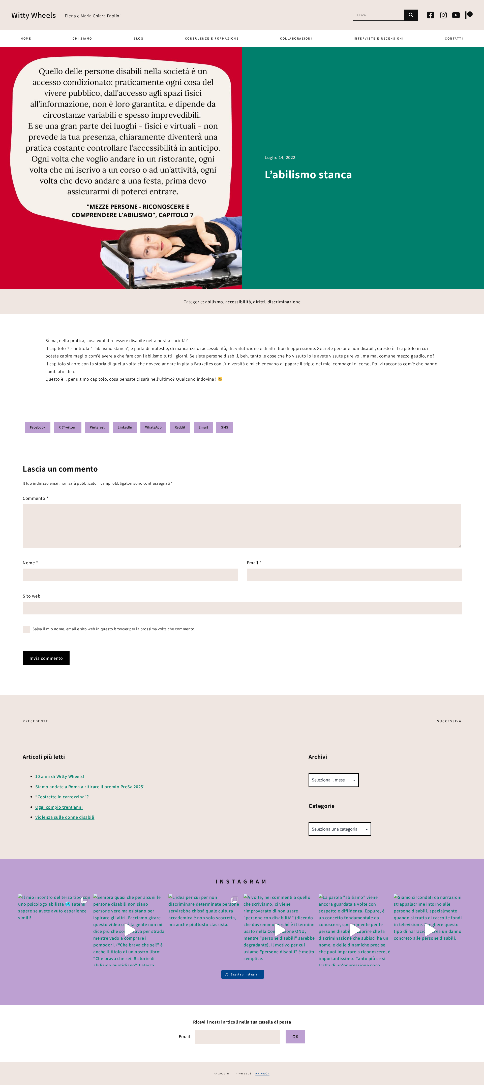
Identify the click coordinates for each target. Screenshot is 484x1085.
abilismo (214, 302)
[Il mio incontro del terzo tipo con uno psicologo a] (54, 930)
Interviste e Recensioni (379, 38)
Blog (138, 38)
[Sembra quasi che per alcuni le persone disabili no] (129, 930)
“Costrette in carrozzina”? (62, 797)
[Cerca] (411, 15)
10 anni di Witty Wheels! (59, 776)
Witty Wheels (33, 15)
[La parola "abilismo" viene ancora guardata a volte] (355, 930)
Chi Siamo (82, 38)
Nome (30, 563)
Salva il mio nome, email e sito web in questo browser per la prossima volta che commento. (114, 629)
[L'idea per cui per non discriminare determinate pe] (204, 930)
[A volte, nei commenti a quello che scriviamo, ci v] (280, 930)
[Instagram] (443, 15)
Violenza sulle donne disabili (65, 817)
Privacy (262, 1073)
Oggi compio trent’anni (59, 807)
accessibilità (238, 302)
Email (254, 563)
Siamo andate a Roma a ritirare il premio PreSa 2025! (89, 787)
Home (26, 38)
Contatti (454, 38)
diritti (259, 302)
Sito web (31, 596)
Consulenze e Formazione (212, 38)
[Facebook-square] (431, 15)
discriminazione (284, 302)
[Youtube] (456, 15)
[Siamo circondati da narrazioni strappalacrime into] (430, 930)
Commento (35, 498)
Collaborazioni (296, 38)
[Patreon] (469, 15)
